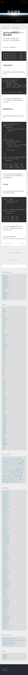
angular (4, 355)
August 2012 (5, 573)
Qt (3, 333)
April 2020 (5, 504)
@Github (5, 655)
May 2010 (5, 611)
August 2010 (5, 606)
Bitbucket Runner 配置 (8, 645)
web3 (4, 407)
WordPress (5, 347)
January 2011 (6, 598)
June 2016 (5, 523)
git (3, 369)
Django (4, 316)
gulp (4, 374)
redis (4, 393)
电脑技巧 (5, 432)
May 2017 (5, 515)
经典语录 (5, 438)
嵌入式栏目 (5, 287)
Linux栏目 (5, 276)
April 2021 (5, 499)
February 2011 (6, 597)
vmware (4, 404)
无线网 (4, 424)
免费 (4, 412)
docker (4, 361)
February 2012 (6, 581)
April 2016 (5, 524)
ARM (4, 309)
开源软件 (5, 288)
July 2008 (5, 628)
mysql (4, 382)
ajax (4, 353)
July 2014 (5, 546)
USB (4, 342)
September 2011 (6, 587)
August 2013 (5, 561)
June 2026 (5, 491)
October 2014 (6, 542)
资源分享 (5, 298)
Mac (4, 330)
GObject (4, 324)
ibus (4, 375)
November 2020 (6, 501)
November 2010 (6, 601)
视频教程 (5, 443)
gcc (3, 368)
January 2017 (6, 517)
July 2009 (5, 623)
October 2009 (6, 619)
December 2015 (6, 529)
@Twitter (5, 658)
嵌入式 (4, 418)
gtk (3, 372)
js (3, 377)
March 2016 (5, 526)
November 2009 (6, 617)
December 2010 (6, 600)
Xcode (4, 349)
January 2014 (6, 554)
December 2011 (6, 583)
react (4, 391)
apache (4, 357)
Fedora (4, 320)
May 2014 (5, 550)
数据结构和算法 (6, 293)
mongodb (6, 243)
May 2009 (5, 625)
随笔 (4, 448)
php (3, 387)
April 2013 (5, 567)
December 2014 (6, 539)
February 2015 (6, 535)
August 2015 (5, 531)
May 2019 (5, 509)
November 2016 (6, 518)
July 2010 (5, 608)
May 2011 (5, 592)
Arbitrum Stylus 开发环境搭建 (9, 643)
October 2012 (6, 570)
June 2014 (5, 548)
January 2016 (6, 528)
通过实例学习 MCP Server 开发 (10, 638)
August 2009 (5, 622)
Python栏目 (15, 28)
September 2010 (6, 605)
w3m (4, 405)
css (3, 360)
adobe (4, 352)
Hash (4, 327)
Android (4, 311)
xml (3, 410)
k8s (3, 379)
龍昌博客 (14, 11)
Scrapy (4, 339)
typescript (5, 399)
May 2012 (5, 576)
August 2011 (5, 589)
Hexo (8, 670)
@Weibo (5, 656)
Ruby (4, 338)
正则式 (4, 427)
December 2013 (6, 556)
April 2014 (5, 551)
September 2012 (6, 572)
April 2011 (5, 594)
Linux (4, 328)
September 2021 (6, 498)
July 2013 (5, 562)
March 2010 (5, 614)
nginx (4, 383)
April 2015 (5, 534)
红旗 (4, 437)
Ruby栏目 (5, 279)
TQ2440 (4, 341)
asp (3, 358)
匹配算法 (5, 415)
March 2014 (5, 553)
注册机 (4, 429)
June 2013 (5, 564)
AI (3, 308)
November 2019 (6, 507)
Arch (4, 313)
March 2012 (5, 579)
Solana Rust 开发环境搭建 (9, 641)
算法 (4, 435)
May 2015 (5, 532)
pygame (4, 388)
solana (4, 398)
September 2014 (6, 543)
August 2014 (5, 545)
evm (4, 363)
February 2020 (6, 506)
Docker (4, 317)
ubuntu (4, 401)
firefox (4, 364)
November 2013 (6, 557)
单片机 (4, 416)
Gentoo (4, 325)
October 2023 (6, 496)
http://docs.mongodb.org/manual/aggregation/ (14, 238)
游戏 (4, 431)
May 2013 (5, 565)
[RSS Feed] (22, 2)
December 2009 (6, 616)
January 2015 (6, 537)
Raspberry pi (5, 335)
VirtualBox (5, 344)
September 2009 (6, 620)
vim (3, 402)
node (4, 385)
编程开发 (5, 295)
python (10, 243)
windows (5, 409)
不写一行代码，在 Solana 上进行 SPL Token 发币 (14, 640)
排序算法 (5, 421)
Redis (4, 336)
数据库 (4, 291)
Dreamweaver (6, 319)
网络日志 (5, 296)
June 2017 (5, 513)
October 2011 (6, 586)
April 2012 (5, 578)
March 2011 (5, 595)
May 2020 (5, 502)
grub (4, 371)
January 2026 (6, 495)
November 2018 (6, 512)
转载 (4, 446)
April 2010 (5, 612)
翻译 (4, 442)
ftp (3, 366)
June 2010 (5, 609)
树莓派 (4, 426)
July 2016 (5, 521)
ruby (4, 394)
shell (4, 396)
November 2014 (6, 540)
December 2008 (6, 627)
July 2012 (5, 575)
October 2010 (6, 603)
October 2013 (6, 559)
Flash (4, 322)
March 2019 (5, 510)
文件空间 (5, 423)
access (4, 350)
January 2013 (6, 568)
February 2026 (6, 493)
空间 (4, 434)
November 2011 (6, 584)
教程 (4, 290)
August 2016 (5, 520)
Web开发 (6, 280)
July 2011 (5, 590)
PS (3, 331)
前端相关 (5, 285)
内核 (4, 413)
